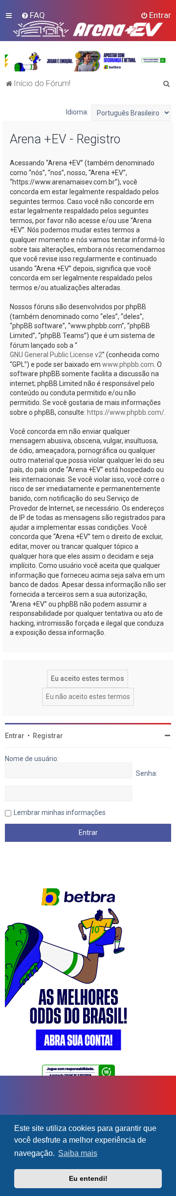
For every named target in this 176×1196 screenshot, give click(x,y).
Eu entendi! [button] (88, 1178)
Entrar (14, 736)
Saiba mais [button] (77, 1153)
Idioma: (77, 112)
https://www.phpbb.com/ (125, 412)
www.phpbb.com (128, 364)
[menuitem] (33, 15)
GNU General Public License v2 (56, 355)
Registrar (48, 736)
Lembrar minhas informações (60, 812)
